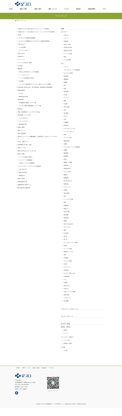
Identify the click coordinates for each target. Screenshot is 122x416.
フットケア (67, 97)
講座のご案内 (21, 154)
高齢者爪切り (67, 168)
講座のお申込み (23, 172)
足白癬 (65, 103)
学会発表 (66, 270)
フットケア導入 (68, 137)
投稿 (62, 28)
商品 (65, 56)
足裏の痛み (67, 294)
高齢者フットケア (68, 251)
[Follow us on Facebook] (16, 393)
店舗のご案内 (21, 127)
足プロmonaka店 (68, 224)
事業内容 (20, 68)
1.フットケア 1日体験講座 (25, 160)
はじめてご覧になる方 (69, 273)
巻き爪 (65, 236)
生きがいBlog (67, 44)
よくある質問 (22, 47)
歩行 (65, 110)
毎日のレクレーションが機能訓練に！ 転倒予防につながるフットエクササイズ (38, 137)
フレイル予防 (67, 171)
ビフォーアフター (23, 121)
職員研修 (66, 153)
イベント (66, 333)
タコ (65, 279)
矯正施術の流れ (23, 124)
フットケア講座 (68, 261)
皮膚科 (65, 150)
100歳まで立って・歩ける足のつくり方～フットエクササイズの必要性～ (37, 31)
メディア (66, 38)
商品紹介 (20, 109)
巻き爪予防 (67, 211)
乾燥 (65, 88)
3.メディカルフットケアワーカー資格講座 (30, 166)
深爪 (65, 196)
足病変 (65, 190)
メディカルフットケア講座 (71, 242)
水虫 (65, 119)
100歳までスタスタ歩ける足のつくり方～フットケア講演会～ (34, 28)
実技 (65, 254)
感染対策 (66, 165)
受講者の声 (22, 175)
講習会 (65, 330)
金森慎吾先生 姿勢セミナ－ (25, 184)
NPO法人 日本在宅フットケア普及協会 (29, 71)
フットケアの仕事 (68, 199)
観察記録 (66, 184)
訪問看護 (66, 205)
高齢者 (65, 144)
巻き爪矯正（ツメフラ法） (25, 115)
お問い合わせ (21, 44)
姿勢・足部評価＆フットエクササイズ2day (29, 112)
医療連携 (66, 177)
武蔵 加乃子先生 (68, 50)
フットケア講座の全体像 (25, 157)
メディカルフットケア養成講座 (72, 70)
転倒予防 (66, 125)
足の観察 (66, 113)
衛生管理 (66, 76)
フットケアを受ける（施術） (25, 62)
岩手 (65, 85)
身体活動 (66, 217)
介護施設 (66, 122)
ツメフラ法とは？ (23, 118)
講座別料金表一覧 (22, 181)
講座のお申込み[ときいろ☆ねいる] (27, 150)
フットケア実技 (68, 53)
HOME (19, 35)
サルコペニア (67, 187)
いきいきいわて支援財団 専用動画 (26, 38)
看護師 (65, 82)
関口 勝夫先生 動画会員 (24, 187)
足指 (65, 134)
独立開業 (66, 214)
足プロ (65, 116)
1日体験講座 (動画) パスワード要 (27, 102)
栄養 (65, 202)
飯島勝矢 (66, 156)
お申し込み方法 (23, 169)
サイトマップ (21, 59)
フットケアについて (24, 75)
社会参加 (66, 233)
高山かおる (67, 285)
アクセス (51, 368)
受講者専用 (20, 99)
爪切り (65, 159)
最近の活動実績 (22, 133)
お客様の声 (20, 56)
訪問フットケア (22, 147)
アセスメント (67, 298)
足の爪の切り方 (68, 181)
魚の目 (65, 264)
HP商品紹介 (67, 276)
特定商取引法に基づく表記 (25, 144)
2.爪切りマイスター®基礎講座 (27, 163)
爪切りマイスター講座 (69, 291)
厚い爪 (65, 239)
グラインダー (67, 267)
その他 (65, 350)
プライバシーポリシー (24, 50)
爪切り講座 (67, 107)
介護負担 (66, 257)
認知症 (65, 245)
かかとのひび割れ (68, 73)
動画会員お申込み (23, 96)
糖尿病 (65, 174)
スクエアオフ (67, 227)
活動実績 (66, 41)
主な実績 (20, 65)
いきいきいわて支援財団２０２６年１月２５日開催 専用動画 (33, 41)
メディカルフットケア (69, 128)
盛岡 (65, 100)
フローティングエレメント (70, 309)
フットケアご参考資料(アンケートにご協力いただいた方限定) (35, 84)
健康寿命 (66, 79)
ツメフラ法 (67, 340)
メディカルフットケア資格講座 (72, 147)
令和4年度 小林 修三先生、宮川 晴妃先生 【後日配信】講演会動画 (35, 87)
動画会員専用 (21, 90)
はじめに (21, 93)
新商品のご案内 (68, 343)
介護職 (65, 282)
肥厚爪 (65, 221)
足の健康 (66, 301)
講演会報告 (67, 140)
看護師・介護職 (68, 162)
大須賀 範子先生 (68, 47)
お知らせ (66, 35)
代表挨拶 (21, 81)
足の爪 (65, 94)
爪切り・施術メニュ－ (23, 141)
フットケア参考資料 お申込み (26, 78)
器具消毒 (66, 91)
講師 (65, 230)
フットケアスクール (69, 131)
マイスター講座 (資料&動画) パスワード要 (30, 105)
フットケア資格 (68, 248)
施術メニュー (21, 130)
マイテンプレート (67, 316)
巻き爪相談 (67, 193)
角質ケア (66, 208)
